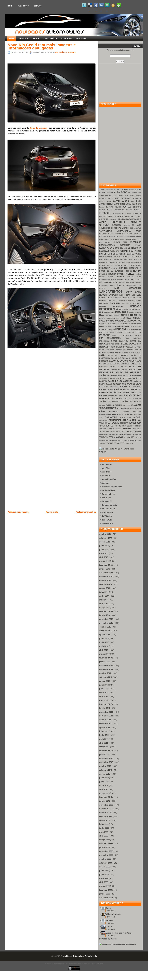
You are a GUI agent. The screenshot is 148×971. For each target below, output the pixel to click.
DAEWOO (103, 234)
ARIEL (118, 198)
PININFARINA (136, 329)
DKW (127, 239)
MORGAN (110, 315)
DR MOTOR (106, 242)
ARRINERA (137, 198)
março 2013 (104, 653)
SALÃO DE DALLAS (119, 367)
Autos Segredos (108, 479)
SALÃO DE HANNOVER (132, 375)
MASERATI (116, 303)
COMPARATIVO (135, 228)
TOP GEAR (127, 426)
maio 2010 (104, 785)
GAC (121, 257)
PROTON (138, 335)
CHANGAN (128, 219)
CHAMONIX (113, 219)
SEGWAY (133, 409)
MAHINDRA (104, 303)
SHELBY (128, 411)
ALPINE (110, 192)
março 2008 (104, 886)
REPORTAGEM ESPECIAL (121, 347)
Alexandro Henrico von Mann (118, 932)
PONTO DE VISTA (133, 332)
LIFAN (110, 297)
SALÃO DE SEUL (116, 398)
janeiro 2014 (105, 615)
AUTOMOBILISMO (106, 204)
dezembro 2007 (106, 897)
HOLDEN (129, 271)
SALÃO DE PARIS (120, 392)
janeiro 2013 (105, 661)
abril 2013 (104, 650)
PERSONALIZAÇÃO (107, 329)
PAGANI (115, 326)
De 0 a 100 (106, 497)
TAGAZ (102, 423)
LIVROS (133, 298)
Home (10, 6)
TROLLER (125, 431)
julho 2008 (104, 870)
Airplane (109, 920)
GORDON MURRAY (120, 259)
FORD (138, 253)
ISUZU (113, 279)
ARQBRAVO (127, 198)
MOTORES (133, 315)
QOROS (115, 341)
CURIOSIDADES (126, 230)
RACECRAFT (132, 341)
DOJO (139, 239)
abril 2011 (104, 742)
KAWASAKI (104, 285)
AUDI (138, 201)
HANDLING (121, 262)
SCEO (128, 405)
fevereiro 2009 (105, 843)
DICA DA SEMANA (117, 239)
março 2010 (104, 793)
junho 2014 (104, 595)
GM (139, 256)
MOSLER (117, 315)
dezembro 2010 (106, 758)
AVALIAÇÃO (132, 203)
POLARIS (111, 332)
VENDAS (123, 434)
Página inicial (52, 512)
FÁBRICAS (104, 250)
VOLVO (131, 437)
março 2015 (104, 561)
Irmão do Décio (108, 508)
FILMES (138, 251)
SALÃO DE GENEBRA (67, 52)
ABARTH (110, 189)
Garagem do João (109, 505)
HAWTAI (103, 265)
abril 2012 (104, 696)
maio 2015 (104, 553)
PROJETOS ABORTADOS (123, 335)
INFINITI (122, 276)
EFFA (127, 242)
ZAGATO (110, 443)
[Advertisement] (60, 528)
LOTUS (103, 300)
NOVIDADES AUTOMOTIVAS (128, 320)
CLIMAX (128, 225)
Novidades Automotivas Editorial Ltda (80, 956)
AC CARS (118, 190)
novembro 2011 (106, 715)
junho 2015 (104, 549)
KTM (139, 285)
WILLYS (121, 440)
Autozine (105, 482)
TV (131, 432)
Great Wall (133, 259)
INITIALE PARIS (134, 277)
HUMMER (112, 274)
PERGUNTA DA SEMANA (130, 326)
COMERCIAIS (105, 228)
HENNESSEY (105, 268)
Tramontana (137, 429)
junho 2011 (104, 735)
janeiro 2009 (105, 847)
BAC (139, 204)
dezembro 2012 (106, 665)
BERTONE (137, 207)
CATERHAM (104, 219)
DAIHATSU (129, 234)
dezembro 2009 (106, 804)
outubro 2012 (105, 673)
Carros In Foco (108, 493)
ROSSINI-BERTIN (114, 352)
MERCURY (134, 309)
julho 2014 (104, 591)
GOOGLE (108, 259)
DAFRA (111, 234)
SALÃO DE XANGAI (131, 401)
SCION (133, 405)
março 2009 (104, 839)
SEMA (139, 409)
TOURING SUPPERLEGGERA (111, 429)
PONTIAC (120, 332)
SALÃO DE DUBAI (120, 369)
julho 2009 (104, 824)
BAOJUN (110, 207)
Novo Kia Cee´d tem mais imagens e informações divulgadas (42, 46)
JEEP (116, 282)
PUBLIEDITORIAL (116, 338)
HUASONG (103, 274)
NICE (123, 318)
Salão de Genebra (38, 128)
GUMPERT (104, 262)
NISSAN (137, 317)
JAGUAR (108, 282)
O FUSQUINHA (114, 324)
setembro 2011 (106, 723)
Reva (134, 347)
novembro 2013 (106, 622)
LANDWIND (114, 295)
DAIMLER (137, 234)
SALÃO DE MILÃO (134, 384)
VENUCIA (131, 434)
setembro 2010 (106, 770)
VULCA (138, 437)
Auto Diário (106, 471)
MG (139, 309)
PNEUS (103, 332)
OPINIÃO (108, 326)
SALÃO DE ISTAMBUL (107, 378)
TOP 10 (118, 426)
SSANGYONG (112, 417)
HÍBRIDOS (124, 268)
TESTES (110, 425)
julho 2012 (104, 684)
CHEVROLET (121, 222)
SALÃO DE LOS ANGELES (120, 381)
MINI (101, 312)
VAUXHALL (136, 431)
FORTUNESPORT (106, 257)
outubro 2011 (105, 719)
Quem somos (23, 6)
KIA (56, 52)
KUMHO (106, 288)
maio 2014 (104, 599)
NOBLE (102, 321)
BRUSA (129, 213)
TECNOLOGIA (135, 422)
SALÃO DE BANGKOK (119, 355)
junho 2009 (104, 828)
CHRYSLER (136, 222)
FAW (118, 251)
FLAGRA (130, 253)
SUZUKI (134, 420)
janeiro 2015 (105, 568)
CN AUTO (136, 225)
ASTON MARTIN (122, 201)
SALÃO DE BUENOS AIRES (122, 360)
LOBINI (138, 298)
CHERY (105, 222)
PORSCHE (105, 335)
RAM (139, 341)
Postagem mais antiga (86, 512)
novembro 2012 (106, 669)
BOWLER (130, 210)
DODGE (133, 239)
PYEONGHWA (105, 341)
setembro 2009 (106, 816)
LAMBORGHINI (134, 288)
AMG (102, 195)
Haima (113, 262)
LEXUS (103, 297)
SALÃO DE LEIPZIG (124, 378)
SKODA (115, 414)
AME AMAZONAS (134, 192)
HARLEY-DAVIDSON (133, 262)
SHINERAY (137, 412)
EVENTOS (115, 247)
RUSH (132, 352)
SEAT (138, 405)
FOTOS (116, 257)
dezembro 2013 (106, 619)
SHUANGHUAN (105, 414)
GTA (139, 259)
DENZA (138, 236)
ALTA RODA (81, 39)
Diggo (108, 907)
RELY (139, 344)
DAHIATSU (120, 234)
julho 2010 (104, 777)
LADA (121, 288)
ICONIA (103, 277)
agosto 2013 (105, 634)
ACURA (125, 189)
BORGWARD (120, 210)
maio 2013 (104, 646)
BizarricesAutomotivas (111, 486)
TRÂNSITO (103, 431)
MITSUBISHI (122, 312)
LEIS (139, 294)
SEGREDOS (23, 39)
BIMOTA (103, 210)
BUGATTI (103, 216)
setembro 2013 (106, 630)
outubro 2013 (105, 626)
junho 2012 (104, 688)
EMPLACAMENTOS (109, 245)
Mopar (102, 315)
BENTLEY (127, 206)
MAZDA (106, 306)
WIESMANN (113, 440)
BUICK (111, 216)
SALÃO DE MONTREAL (109, 387)
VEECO (102, 434)
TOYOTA (128, 428)
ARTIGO (103, 201)
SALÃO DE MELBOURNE (116, 384)
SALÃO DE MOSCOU (130, 386)
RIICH (139, 347)
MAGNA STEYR (134, 300)
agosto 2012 (105, 681)
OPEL (102, 326)
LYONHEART (123, 301)
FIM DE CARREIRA (109, 253)
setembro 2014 (106, 584)
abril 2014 (104, 603)
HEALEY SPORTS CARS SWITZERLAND (124, 265)
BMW (110, 209)
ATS (133, 201)
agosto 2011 (105, 727)
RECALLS (105, 343)
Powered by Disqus (108, 938)
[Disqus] (52, 395)
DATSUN (103, 236)
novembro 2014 (106, 576)
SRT (102, 417)
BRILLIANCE (119, 213)
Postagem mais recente (18, 512)
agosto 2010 (105, 773)
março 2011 (104, 746)
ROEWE (131, 349)
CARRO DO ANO (134, 216)
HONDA (137, 270)
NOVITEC (103, 324)
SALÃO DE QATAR (116, 395)
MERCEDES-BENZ (109, 309)
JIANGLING (130, 282)
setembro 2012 (106, 677)
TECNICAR (124, 423)
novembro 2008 (106, 855)
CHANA (121, 219)
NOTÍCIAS (110, 321)
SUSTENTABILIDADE (119, 420)
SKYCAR (123, 414)
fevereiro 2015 (105, 564)
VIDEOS (36, 39)
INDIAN (112, 277)
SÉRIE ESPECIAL (111, 411)
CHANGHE (137, 219)
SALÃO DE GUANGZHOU (111, 375)
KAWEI (113, 285)
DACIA (138, 230)
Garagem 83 (106, 501)
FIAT (132, 250)
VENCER (115, 434)
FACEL (113, 251)
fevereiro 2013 (105, 657)
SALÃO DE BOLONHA (121, 358)
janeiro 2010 (105, 800)
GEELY (134, 256)
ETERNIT (138, 245)
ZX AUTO (129, 443)
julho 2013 (104, 638)
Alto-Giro (105, 468)
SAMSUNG (110, 405)
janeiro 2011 (105, 754)
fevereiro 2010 (105, 797)
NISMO (129, 318)
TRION (118, 432)
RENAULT (105, 346)
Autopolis (105, 475)
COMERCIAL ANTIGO (120, 228)
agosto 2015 (105, 541)
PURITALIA (137, 338)
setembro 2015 (106, 537)
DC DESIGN (111, 236)
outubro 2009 (105, 812)
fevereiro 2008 (105, 889)
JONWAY (138, 282)
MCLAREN (121, 306)
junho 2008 (104, 874)
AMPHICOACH (124, 195)
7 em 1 (102, 189)
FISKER (122, 254)
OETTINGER (126, 324)
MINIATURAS (109, 312)
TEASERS (115, 422)
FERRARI (124, 250)
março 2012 (104, 700)
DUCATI (118, 242)
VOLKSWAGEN (118, 437)
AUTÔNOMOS (120, 204)
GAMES (127, 256)
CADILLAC (123, 216)
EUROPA (104, 247)
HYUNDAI (130, 273)
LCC (134, 295)
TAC (139, 420)
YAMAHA (133, 440)
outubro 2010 (105, 766)
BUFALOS (137, 213)
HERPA (115, 268)
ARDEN (111, 198)
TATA (107, 422)
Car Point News (108, 490)
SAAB (103, 355)
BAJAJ (102, 207)
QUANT (122, 341)
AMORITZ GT (111, 195)
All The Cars (106, 464)
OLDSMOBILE (136, 324)
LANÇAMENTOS (50, 39)
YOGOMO (103, 443)
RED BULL (115, 344)
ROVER (126, 352)
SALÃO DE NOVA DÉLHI (111, 389)
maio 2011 (104, 739)
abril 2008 (104, 882)
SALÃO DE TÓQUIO (110, 401)
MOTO (124, 315)
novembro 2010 (106, 762)
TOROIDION (137, 426)
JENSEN (121, 282)
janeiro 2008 (105, 893)
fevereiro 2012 (105, 704)
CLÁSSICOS (118, 225)
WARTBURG (104, 440)
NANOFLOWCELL (114, 318)
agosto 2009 (105, 820)
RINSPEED (111, 349)
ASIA (110, 201)
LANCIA (130, 292)
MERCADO (135, 306)
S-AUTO (138, 352)
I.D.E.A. (138, 274)
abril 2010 (104, 789)
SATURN (118, 405)
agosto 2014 (105, 588)
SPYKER (137, 414)
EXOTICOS (133, 247)
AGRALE (132, 189)
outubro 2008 (105, 858)
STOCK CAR (127, 417)
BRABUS (137, 210)
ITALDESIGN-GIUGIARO (126, 279)
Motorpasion (107, 512)
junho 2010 (104, 781)
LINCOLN (126, 297)
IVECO (138, 279)
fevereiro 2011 (105, 750)
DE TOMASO (121, 236)
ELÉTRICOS (135, 242)
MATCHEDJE (127, 303)
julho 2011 (104, 731)
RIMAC (102, 350)
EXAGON (124, 248)
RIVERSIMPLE (121, 350)
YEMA (139, 440)
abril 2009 (104, 835)
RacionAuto (106, 519)
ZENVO (117, 443)
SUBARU (137, 417)
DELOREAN (131, 236)
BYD (116, 216)
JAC (101, 282)
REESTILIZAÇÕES (128, 343)
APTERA (103, 198)
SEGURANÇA (123, 408)
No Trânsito (106, 516)
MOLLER (138, 312)
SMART (130, 414)
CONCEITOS (66, 39)
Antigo (138, 195)
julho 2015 (104, 545)
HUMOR (121, 274)
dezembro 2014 (106, 572)
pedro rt (108, 926)
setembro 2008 (106, 862)
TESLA (102, 426)
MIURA (132, 312)
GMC (101, 259)
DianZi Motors (104, 239)
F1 (140, 247)
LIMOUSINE (117, 298)
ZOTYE (123, 443)
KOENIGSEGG (130, 285)
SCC (124, 405)
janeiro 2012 (105, 708)
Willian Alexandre (113, 914)
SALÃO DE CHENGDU (120, 364)
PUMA (129, 338)
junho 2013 (104, 642)
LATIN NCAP (125, 295)
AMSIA (133, 195)
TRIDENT (111, 432)
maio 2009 (104, 831)
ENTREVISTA (127, 245)
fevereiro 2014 (105, 611)
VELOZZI (108, 434)
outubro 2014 (105, 580)
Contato (38, 6)
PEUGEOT (121, 329)
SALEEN (102, 405)
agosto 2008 (105, 866)
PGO (129, 329)
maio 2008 (104, 878)
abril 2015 (104, 557)
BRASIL (106, 213)
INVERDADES (105, 279)
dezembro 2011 (106, 712)
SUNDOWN (104, 420)
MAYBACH (137, 303)
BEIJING (119, 207)
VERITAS (138, 434)
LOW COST (112, 300)
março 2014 (104, 607)
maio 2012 (104, 692)
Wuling (126, 440)
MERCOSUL (124, 309)
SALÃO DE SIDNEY (133, 398)
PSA (103, 338)
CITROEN (105, 224)
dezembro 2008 (106, 851)
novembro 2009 (106, 808)
